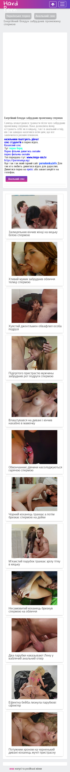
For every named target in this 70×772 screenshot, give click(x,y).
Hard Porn (11, 6)
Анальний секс (16, 179)
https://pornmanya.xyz (17, 160)
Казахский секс (12, 145)
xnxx (12, 768)
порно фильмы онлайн (17, 154)
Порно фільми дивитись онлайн (22, 151)
